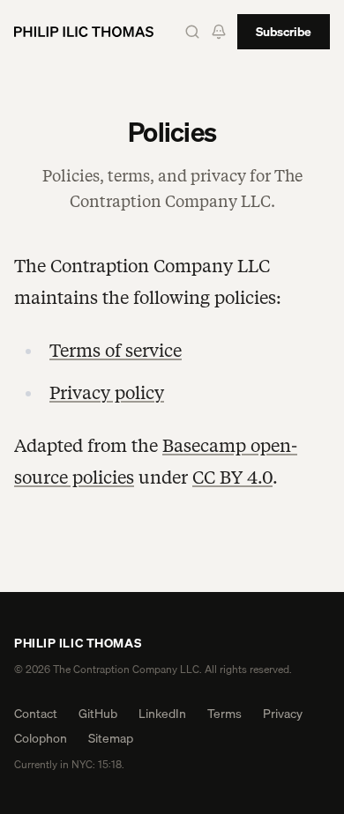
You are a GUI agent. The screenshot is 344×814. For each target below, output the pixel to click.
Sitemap (110, 738)
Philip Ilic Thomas (77, 643)
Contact (35, 713)
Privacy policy (106, 392)
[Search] (192, 31)
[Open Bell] (218, 31)
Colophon (40, 738)
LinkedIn (162, 713)
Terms (224, 713)
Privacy (283, 713)
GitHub (98, 713)
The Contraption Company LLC (126, 669)
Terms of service (115, 350)
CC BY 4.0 (232, 477)
